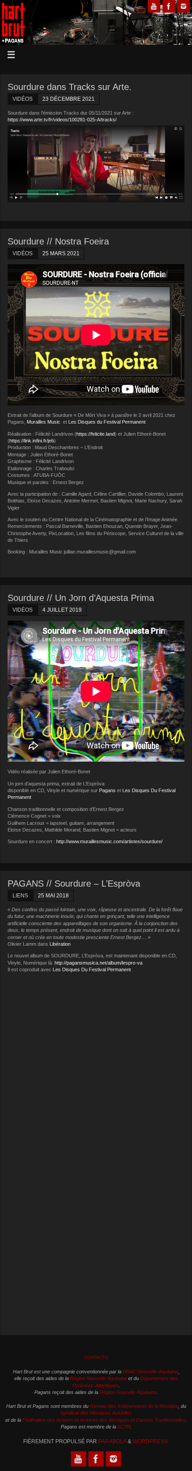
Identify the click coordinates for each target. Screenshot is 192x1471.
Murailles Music (44, 422)
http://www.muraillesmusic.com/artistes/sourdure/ (109, 841)
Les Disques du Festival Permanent (107, 422)
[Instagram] (183, 6)
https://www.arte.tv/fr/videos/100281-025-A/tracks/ (62, 119)
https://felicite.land (95, 434)
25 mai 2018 (53, 895)
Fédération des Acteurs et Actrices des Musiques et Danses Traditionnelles (103, 1420)
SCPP (123, 1426)
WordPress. (151, 1441)
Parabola (112, 1441)
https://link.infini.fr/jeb (31, 440)
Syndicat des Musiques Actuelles (96, 1412)
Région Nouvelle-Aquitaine (98, 1378)
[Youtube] (154, 6)
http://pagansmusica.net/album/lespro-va (98, 962)
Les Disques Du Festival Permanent (92, 969)
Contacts (96, 1357)
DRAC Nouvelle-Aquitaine (150, 1371)
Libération (60, 944)
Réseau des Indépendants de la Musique (134, 1406)
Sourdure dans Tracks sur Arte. (70, 87)
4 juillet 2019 (62, 610)
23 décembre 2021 (68, 99)
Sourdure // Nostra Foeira (58, 241)
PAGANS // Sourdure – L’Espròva (74, 883)
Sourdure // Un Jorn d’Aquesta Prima (81, 598)
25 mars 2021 (60, 253)
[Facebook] (169, 6)
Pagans (107, 790)
